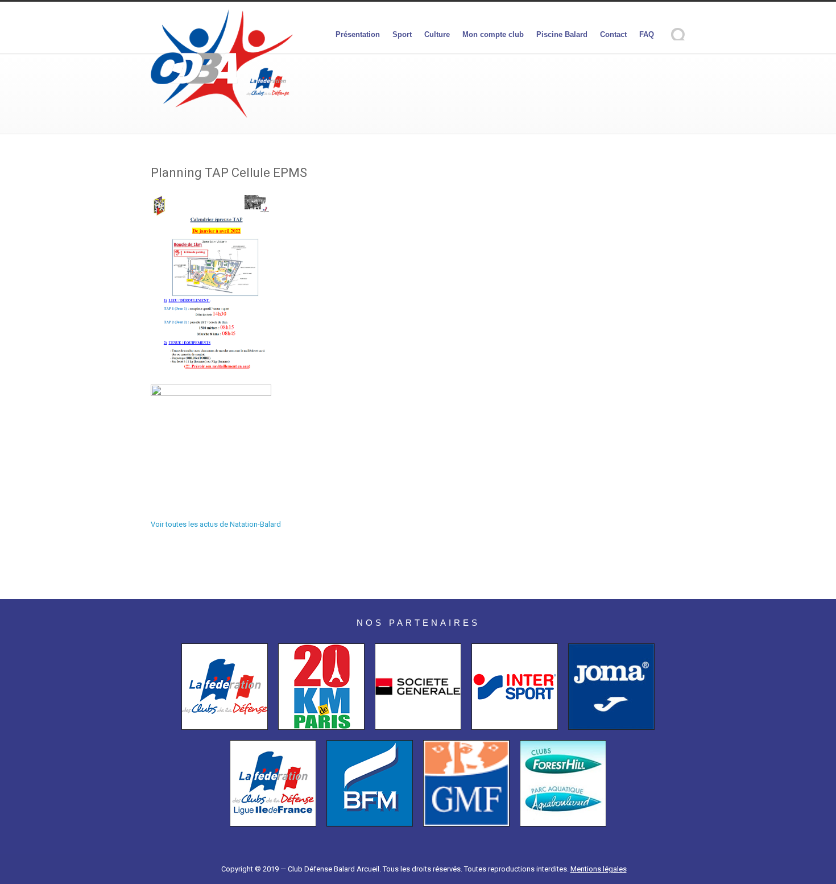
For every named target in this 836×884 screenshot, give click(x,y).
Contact (613, 34)
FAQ (646, 34)
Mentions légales (598, 869)
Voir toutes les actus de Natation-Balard (216, 524)
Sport (402, 34)
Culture (437, 34)
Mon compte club (493, 34)
